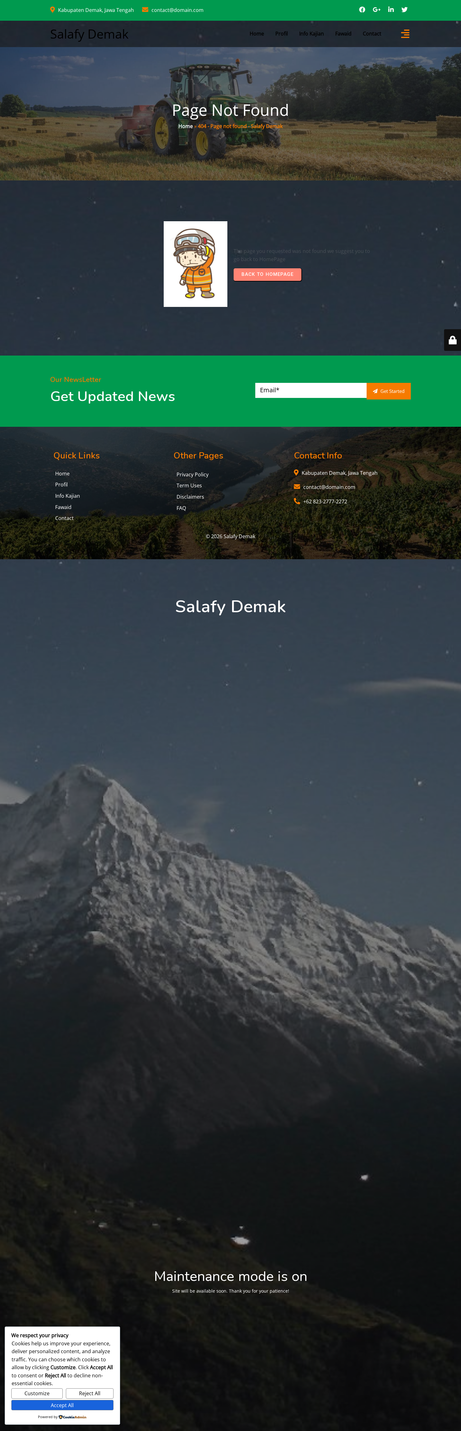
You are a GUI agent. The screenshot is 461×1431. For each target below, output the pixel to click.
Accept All (62, 1405)
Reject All (89, 1393)
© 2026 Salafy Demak (230, 536)
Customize (37, 1393)
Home (185, 126)
